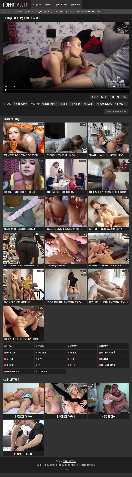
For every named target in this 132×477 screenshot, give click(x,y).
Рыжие (28, 11)
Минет (65, 103)
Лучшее (37, 4)
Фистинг (90, 11)
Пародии (38, 11)
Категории (62, 4)
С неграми (18, 11)
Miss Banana (21, 103)
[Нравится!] (112, 97)
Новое (49, 4)
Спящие (8, 11)
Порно (15, 4)
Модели (76, 4)
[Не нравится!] (118, 97)
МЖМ (47, 11)
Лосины (90, 103)
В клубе (55, 11)
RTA (66, 468)
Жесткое (77, 103)
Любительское (50, 103)
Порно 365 (122, 103)
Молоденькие (66, 11)
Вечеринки (79, 11)
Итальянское (102, 11)
